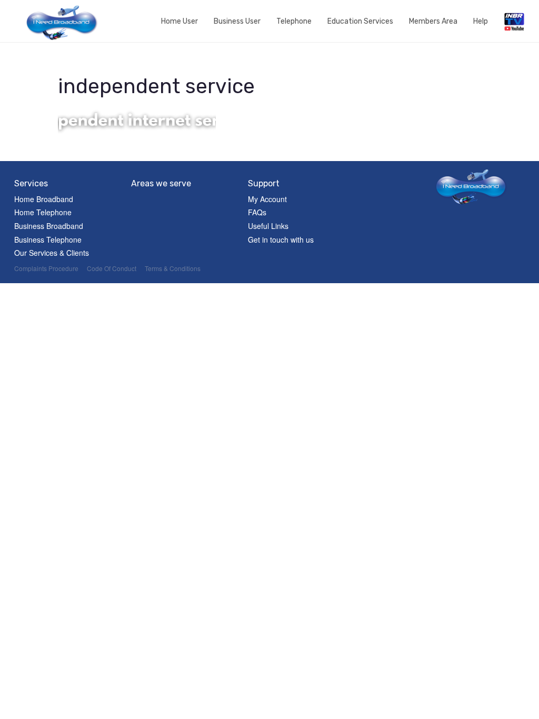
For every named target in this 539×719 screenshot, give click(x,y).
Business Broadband (48, 226)
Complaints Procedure (46, 268)
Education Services (360, 21)
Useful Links (268, 226)
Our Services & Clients (51, 252)
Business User (237, 21)
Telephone (294, 21)
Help (480, 21)
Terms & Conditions (173, 268)
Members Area (433, 21)
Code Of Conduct (111, 268)
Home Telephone (43, 212)
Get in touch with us (281, 239)
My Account (267, 199)
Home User (179, 21)
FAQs (257, 212)
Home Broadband (43, 199)
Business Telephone (48, 239)
